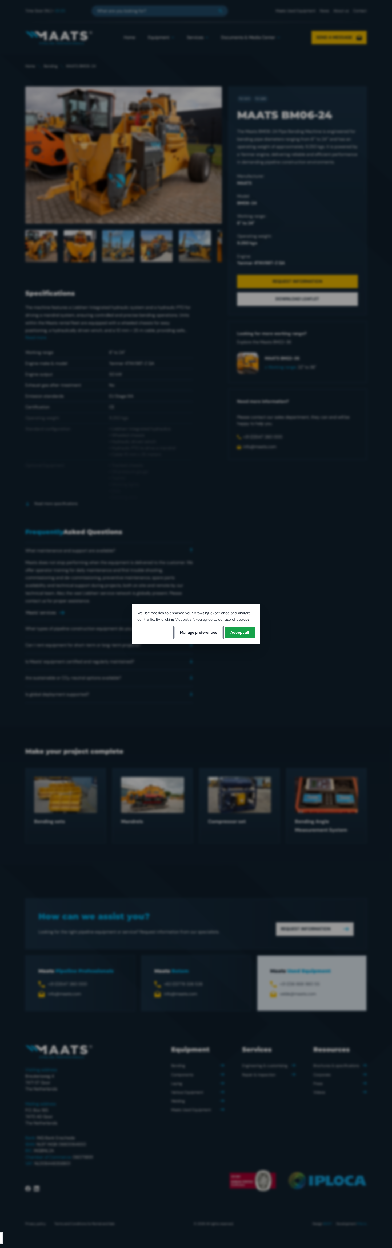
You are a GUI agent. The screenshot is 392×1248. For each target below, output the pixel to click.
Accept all (239, 632)
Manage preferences (198, 632)
